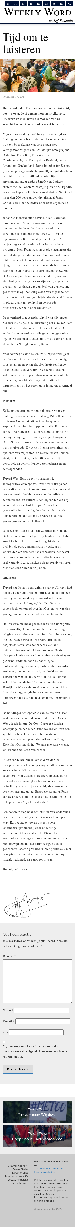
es (54, 3)
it (23, 3)
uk (46, 3)
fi (31, 3)
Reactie (9, 956)
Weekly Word (37, 11)
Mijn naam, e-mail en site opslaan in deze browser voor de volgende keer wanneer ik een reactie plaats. (35, 1051)
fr (15, 3)
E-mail (9, 1021)
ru (38, 3)
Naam (8, 1010)
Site (5, 1032)
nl (69, 3)
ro (61, 3)
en (8, 3)
